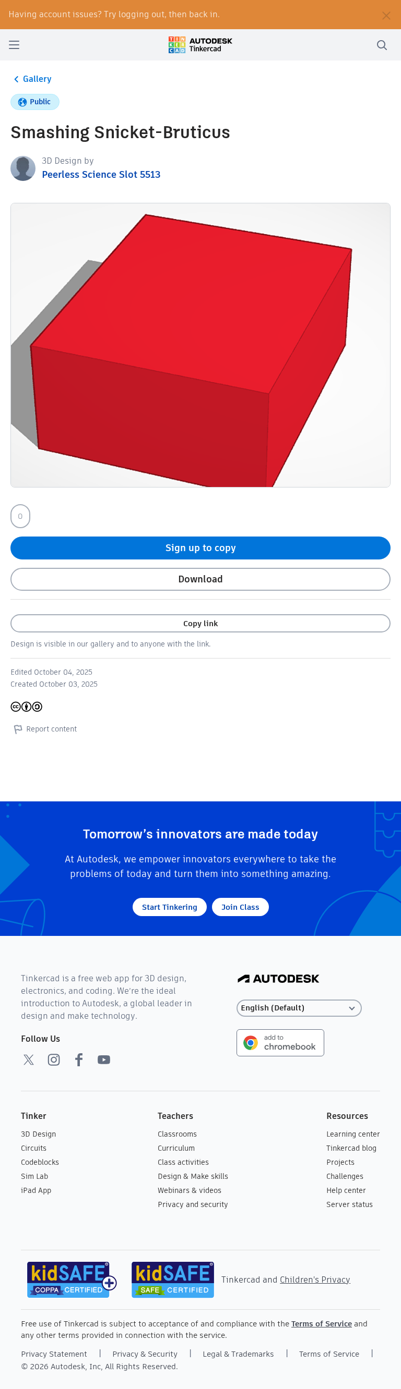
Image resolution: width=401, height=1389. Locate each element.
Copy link (200, 623)
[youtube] (104, 1059)
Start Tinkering (169, 906)
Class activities (183, 1162)
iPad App (36, 1190)
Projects (340, 1162)
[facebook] (79, 1059)
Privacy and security (193, 1204)
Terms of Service (321, 1323)
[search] (382, 45)
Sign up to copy (201, 547)
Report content (51, 729)
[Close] (386, 15)
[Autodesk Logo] (279, 979)
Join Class (240, 906)
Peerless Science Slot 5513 (101, 174)
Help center (346, 1190)
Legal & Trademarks (238, 1353)
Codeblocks (40, 1162)
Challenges (344, 1176)
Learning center (353, 1134)
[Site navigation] (14, 45)
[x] (29, 1059)
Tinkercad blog (351, 1148)
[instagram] (54, 1059)
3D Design (38, 1134)
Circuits (33, 1148)
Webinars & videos (189, 1190)
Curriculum (176, 1148)
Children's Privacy (315, 1280)
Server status (349, 1204)
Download (200, 579)
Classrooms (177, 1134)
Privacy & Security (145, 1353)
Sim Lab (34, 1176)
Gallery (37, 79)
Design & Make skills (193, 1176)
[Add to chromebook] (280, 1042)
